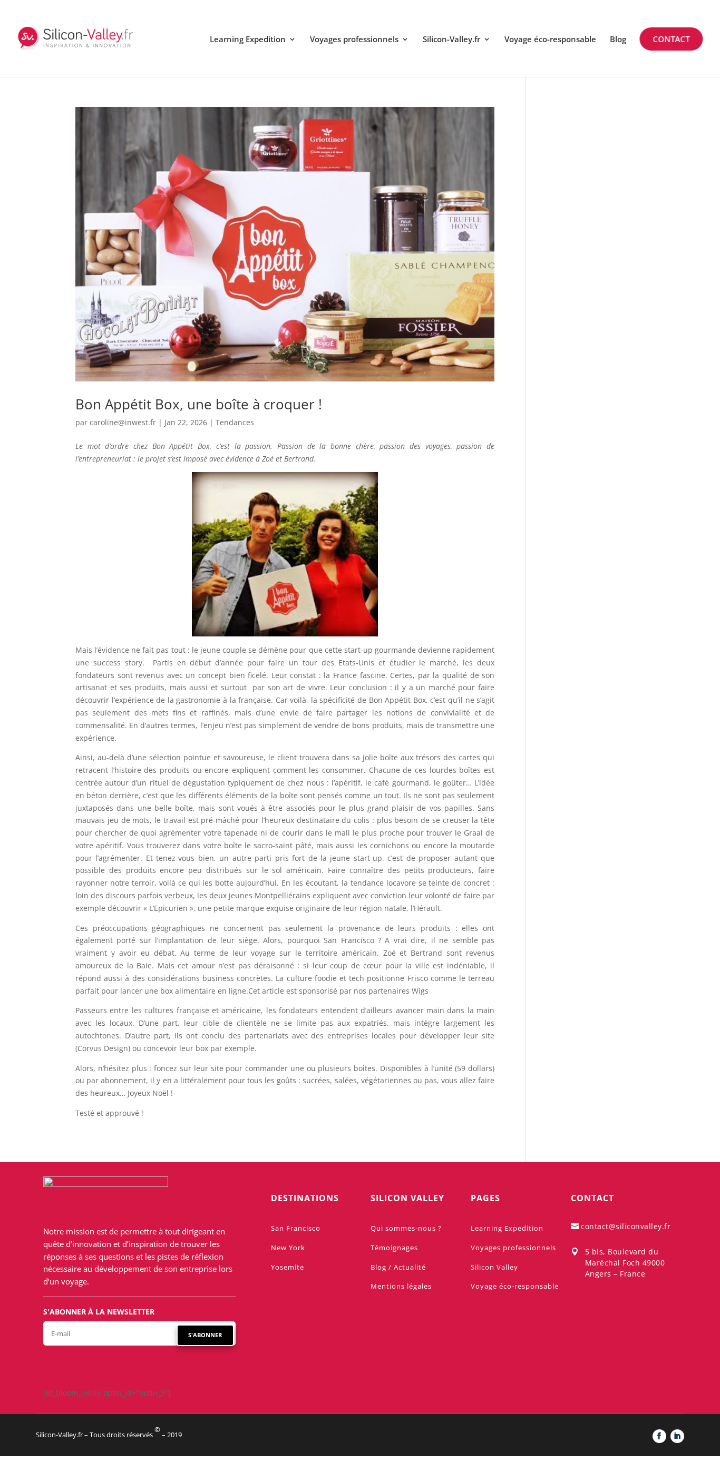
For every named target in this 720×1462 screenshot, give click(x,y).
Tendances (235, 422)
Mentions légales (401, 1286)
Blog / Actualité (398, 1267)
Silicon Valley (494, 1267)
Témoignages (394, 1247)
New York (288, 1247)
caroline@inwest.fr (123, 422)
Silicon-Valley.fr (451, 39)
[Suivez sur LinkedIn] (677, 1436)
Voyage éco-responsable (550, 39)
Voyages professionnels (354, 39)
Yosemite (287, 1267)
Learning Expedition (248, 39)
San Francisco (295, 1228)
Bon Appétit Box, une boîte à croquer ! (198, 404)
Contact (671, 39)
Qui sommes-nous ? (406, 1228)
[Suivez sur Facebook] (659, 1436)
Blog (618, 39)
